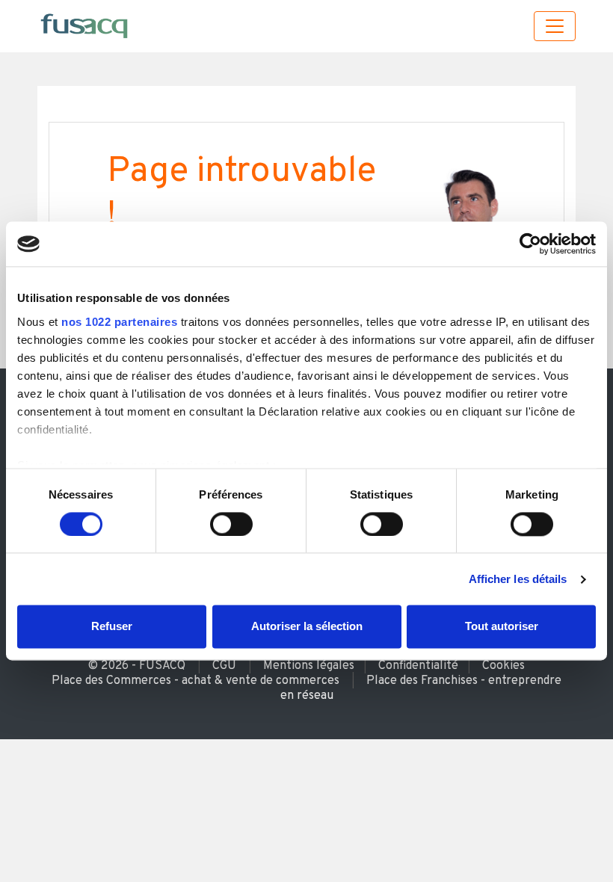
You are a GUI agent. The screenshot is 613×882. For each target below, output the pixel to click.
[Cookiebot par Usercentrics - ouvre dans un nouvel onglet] (530, 243)
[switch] (231, 524)
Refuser (111, 626)
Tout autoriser (501, 626)
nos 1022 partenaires (119, 321)
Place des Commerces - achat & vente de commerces (195, 680)
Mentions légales (308, 666)
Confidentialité (418, 666)
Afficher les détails (518, 579)
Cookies (503, 666)
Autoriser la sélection (307, 626)
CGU (224, 666)
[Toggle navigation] (555, 26)
